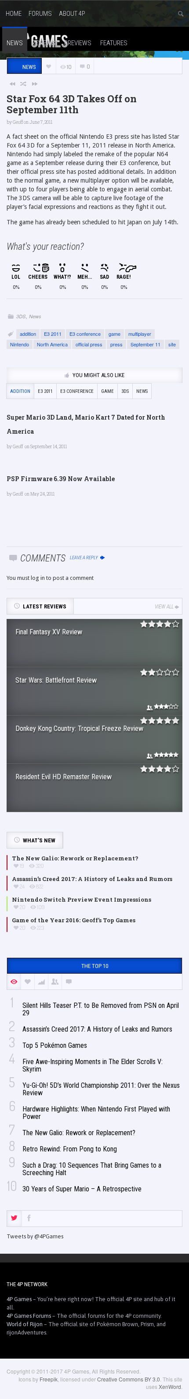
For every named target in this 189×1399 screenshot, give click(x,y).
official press (89, 344)
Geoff (18, 122)
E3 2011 (53, 333)
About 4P (72, 14)
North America (52, 344)
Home (14, 14)
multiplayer (139, 333)
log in (38, 578)
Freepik (49, 1379)
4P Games (19, 1299)
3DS (20, 316)
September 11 (145, 344)
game (114, 333)
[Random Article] (23, 83)
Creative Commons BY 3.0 (128, 1379)
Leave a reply (84, 558)
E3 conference (85, 333)
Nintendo (19, 344)
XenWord (170, 1386)
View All (164, 607)
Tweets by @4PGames (35, 1236)
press (116, 344)
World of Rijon (25, 1324)
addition (28, 333)
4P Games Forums (29, 1316)
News (35, 316)
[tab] (14, 1218)
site (172, 344)
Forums (40, 14)
